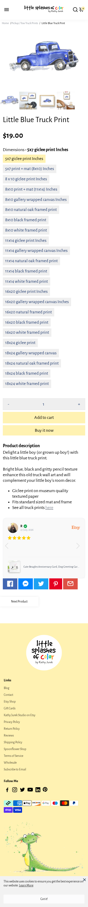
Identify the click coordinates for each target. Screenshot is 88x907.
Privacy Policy (12, 722)
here (49, 507)
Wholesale (10, 762)
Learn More (26, 885)
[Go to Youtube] (30, 790)
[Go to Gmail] (70, 583)
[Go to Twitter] (41, 583)
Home (5, 23)
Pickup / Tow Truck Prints (24, 23)
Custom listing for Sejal (36, 566)
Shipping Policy (13, 742)
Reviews (9, 735)
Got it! (44, 899)
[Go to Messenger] (25, 583)
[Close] (84, 879)
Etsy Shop (10, 701)
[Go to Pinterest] (55, 583)
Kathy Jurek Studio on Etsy (19, 715)
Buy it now (44, 430)
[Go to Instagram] (15, 790)
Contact (8, 695)
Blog (6, 688)
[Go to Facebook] (10, 583)
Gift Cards (9, 708)
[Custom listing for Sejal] (14, 566)
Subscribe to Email (15, 769)
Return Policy (12, 728)
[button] (80, 548)
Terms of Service (13, 756)
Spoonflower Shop (15, 749)
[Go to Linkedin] (38, 790)
